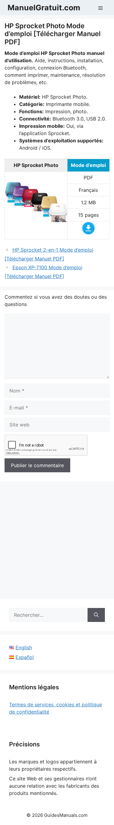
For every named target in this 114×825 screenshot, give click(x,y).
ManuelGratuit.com (44, 7)
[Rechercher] (96, 615)
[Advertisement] (57, 542)
